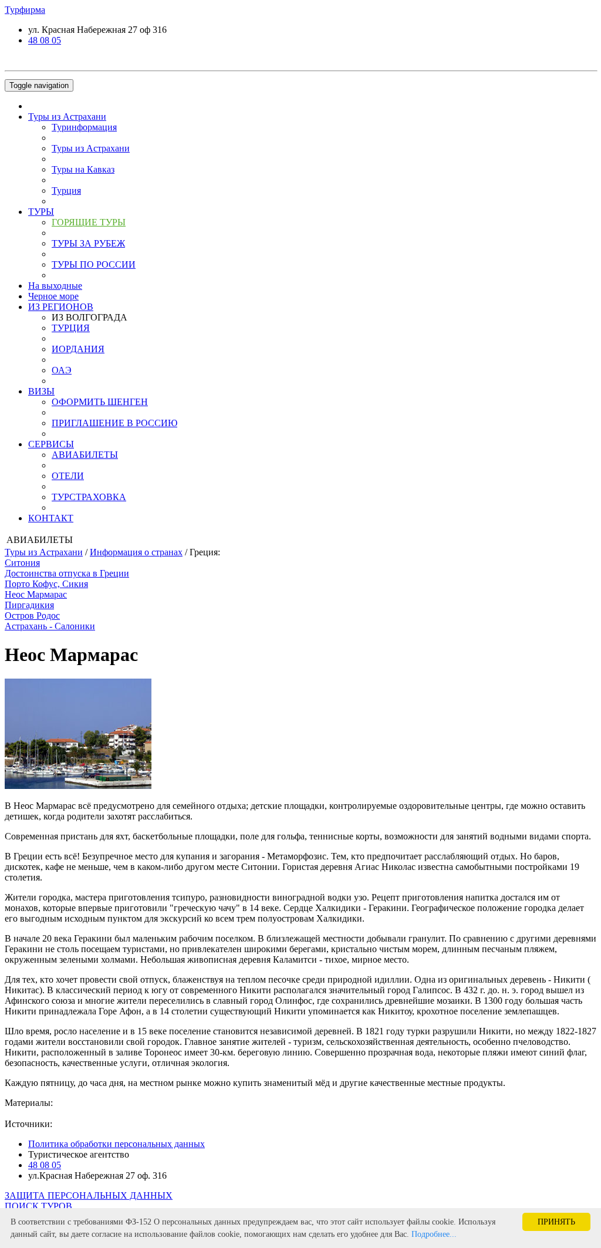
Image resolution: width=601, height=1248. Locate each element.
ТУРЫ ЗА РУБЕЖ (88, 243)
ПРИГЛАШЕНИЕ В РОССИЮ (114, 423)
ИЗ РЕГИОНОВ (60, 307)
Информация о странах (136, 552)
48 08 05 (44, 40)
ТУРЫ (41, 212)
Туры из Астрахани (67, 117)
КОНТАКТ (50, 518)
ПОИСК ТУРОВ (38, 1206)
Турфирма (25, 10)
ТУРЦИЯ (71, 328)
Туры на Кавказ (83, 169)
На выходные (55, 286)
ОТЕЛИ (68, 476)
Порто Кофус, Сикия (46, 584)
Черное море (53, 296)
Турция (66, 190)
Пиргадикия (29, 605)
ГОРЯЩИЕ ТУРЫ (89, 222)
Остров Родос (32, 615)
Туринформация (84, 127)
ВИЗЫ (41, 391)
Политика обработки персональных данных (116, 1144)
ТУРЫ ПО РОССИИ (94, 264)
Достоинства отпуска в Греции (67, 573)
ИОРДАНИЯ (78, 349)
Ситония (22, 563)
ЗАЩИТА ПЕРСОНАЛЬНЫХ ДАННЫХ (89, 1195)
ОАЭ (62, 370)
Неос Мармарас (36, 594)
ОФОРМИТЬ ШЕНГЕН (100, 402)
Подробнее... (434, 1234)
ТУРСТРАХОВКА (89, 497)
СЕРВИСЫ (51, 444)
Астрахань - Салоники (50, 626)
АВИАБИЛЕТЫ (85, 455)
